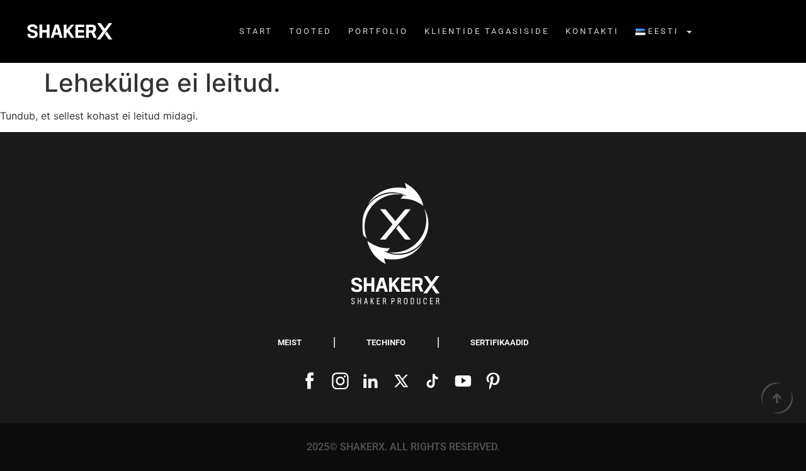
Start (256, 31)
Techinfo (386, 342)
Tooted (310, 31)
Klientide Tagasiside (486, 31)
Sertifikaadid (499, 342)
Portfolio (378, 31)
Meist (290, 342)
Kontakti (592, 31)
